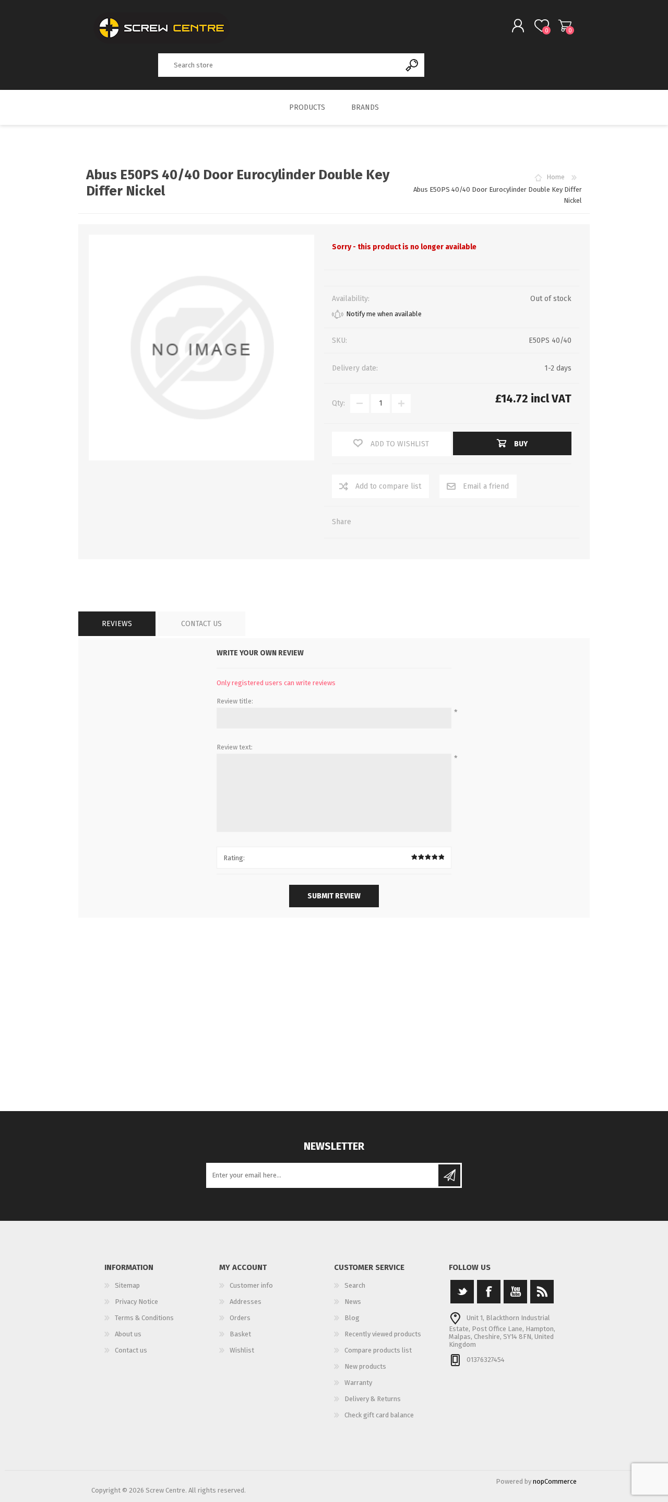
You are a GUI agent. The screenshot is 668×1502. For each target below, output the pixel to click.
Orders (240, 1318)
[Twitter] (462, 1291)
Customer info (251, 1285)
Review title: (235, 701)
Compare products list (378, 1350)
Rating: (234, 858)
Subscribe (449, 1175)
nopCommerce (555, 1481)
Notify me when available (384, 314)
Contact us (131, 1350)
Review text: (235, 747)
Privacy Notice (136, 1301)
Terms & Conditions (144, 1318)
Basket (565, 25)
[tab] (117, 623)
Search (412, 65)
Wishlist (242, 1350)
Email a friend (486, 486)
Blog (352, 1318)
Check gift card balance (379, 1415)
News (352, 1301)
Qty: (338, 403)
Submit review (334, 896)
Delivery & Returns (372, 1399)
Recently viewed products (382, 1334)
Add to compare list (388, 486)
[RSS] (542, 1291)
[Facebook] (488, 1291)
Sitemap (127, 1285)
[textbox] (279, 65)
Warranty (358, 1383)
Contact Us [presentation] (201, 623)
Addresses (245, 1301)
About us (128, 1334)
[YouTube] (515, 1291)
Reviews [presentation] (117, 623)
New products (365, 1366)
